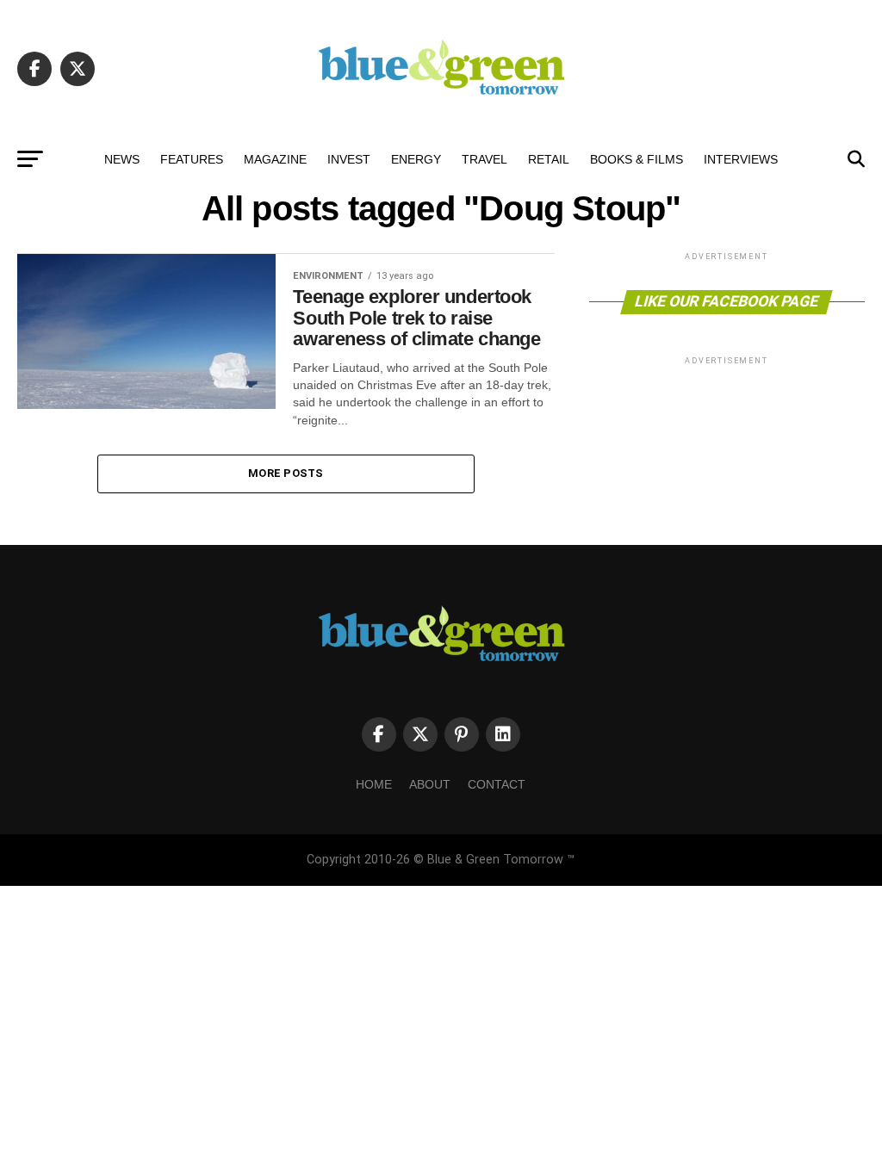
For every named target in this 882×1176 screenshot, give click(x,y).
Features (191, 159)
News (122, 159)
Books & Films (636, 159)
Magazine (275, 159)
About (429, 784)
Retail (548, 159)
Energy (416, 159)
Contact (496, 784)
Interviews (741, 159)
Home (374, 784)
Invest (348, 159)
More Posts (286, 473)
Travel (484, 159)
